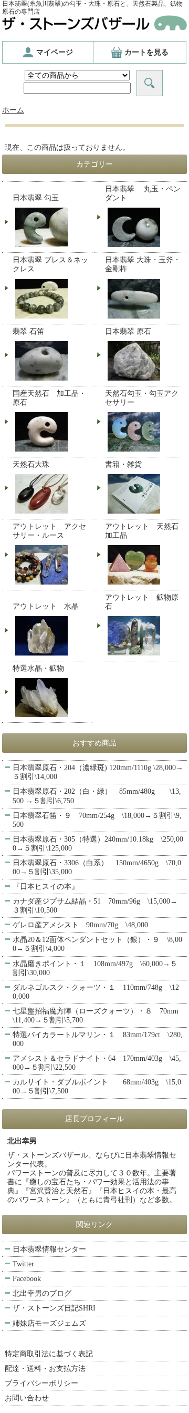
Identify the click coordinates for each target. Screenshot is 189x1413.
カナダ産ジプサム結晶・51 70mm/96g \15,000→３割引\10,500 (95, 905)
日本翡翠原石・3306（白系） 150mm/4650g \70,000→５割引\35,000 (97, 867)
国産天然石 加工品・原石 (49, 398)
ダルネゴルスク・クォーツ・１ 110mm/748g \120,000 (96, 992)
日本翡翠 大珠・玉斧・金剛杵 (143, 264)
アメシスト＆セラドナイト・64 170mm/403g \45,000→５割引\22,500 (97, 1062)
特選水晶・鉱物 (38, 668)
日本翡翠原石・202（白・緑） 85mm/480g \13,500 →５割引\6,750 (97, 795)
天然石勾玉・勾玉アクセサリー (141, 398)
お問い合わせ (27, 1398)
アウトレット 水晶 (46, 606)
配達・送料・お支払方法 (45, 1369)
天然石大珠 (31, 464)
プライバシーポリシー (41, 1383)
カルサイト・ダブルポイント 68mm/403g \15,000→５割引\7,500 (97, 1086)
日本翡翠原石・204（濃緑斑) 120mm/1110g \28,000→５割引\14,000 (98, 772)
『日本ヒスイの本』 (46, 886)
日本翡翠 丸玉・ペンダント (143, 193)
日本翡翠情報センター (49, 1249)
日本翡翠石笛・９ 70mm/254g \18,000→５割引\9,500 (97, 820)
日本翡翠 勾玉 (36, 198)
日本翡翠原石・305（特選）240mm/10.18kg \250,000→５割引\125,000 (98, 843)
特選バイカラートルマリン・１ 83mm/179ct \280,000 (98, 1039)
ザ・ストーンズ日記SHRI (54, 1308)
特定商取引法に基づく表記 (49, 1354)
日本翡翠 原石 (128, 331)
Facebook (27, 1279)
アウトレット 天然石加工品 (141, 531)
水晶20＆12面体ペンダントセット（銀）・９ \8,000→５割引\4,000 (97, 944)
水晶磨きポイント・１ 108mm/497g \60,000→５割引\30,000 (95, 968)
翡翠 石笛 (28, 331)
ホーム (13, 110)
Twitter (23, 1264)
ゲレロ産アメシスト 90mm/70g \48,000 (80, 925)
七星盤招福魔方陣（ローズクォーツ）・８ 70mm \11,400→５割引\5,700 (99, 1015)
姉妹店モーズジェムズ (49, 1323)
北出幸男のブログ (42, 1293)
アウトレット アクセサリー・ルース (49, 531)
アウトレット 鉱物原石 (141, 601)
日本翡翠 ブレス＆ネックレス (50, 264)
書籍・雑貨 (123, 464)
